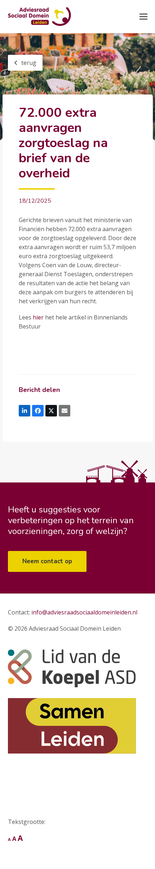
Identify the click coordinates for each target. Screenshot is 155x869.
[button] (143, 17)
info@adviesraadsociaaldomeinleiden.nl (84, 612)
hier (37, 317)
